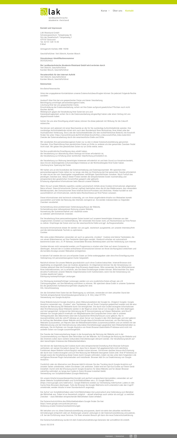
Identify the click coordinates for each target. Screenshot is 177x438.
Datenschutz (120, 436)
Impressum (109, 436)
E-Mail (43, 44)
